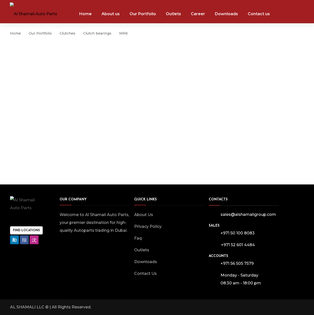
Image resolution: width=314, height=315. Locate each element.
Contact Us (145, 273)
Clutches (67, 33)
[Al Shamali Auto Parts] (33, 11)
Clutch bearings (97, 33)
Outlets (141, 250)
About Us (143, 214)
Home (15, 33)
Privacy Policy (148, 226)
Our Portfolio (40, 33)
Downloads (145, 261)
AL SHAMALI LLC (27, 307)
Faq (138, 238)
